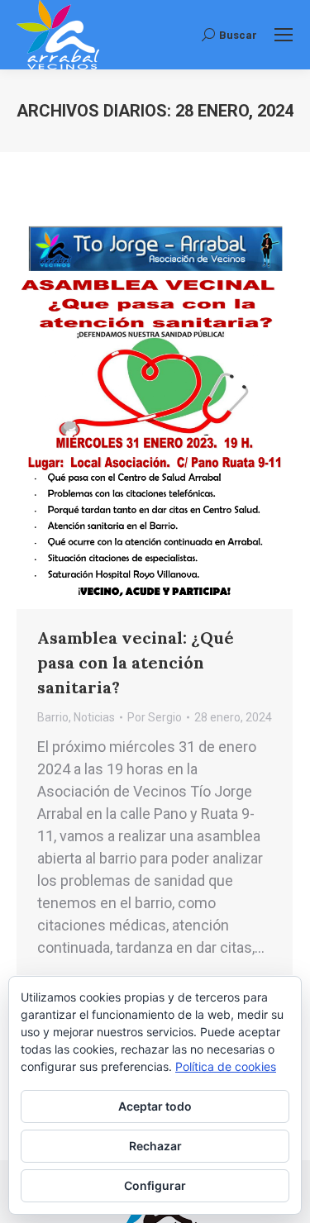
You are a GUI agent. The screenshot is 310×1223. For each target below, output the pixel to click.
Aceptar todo (155, 1106)
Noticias (94, 717)
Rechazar (155, 1146)
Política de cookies (225, 1066)
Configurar (155, 1185)
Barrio (53, 717)
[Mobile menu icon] (283, 35)
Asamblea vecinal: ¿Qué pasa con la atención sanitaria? (135, 662)
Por (154, 717)
